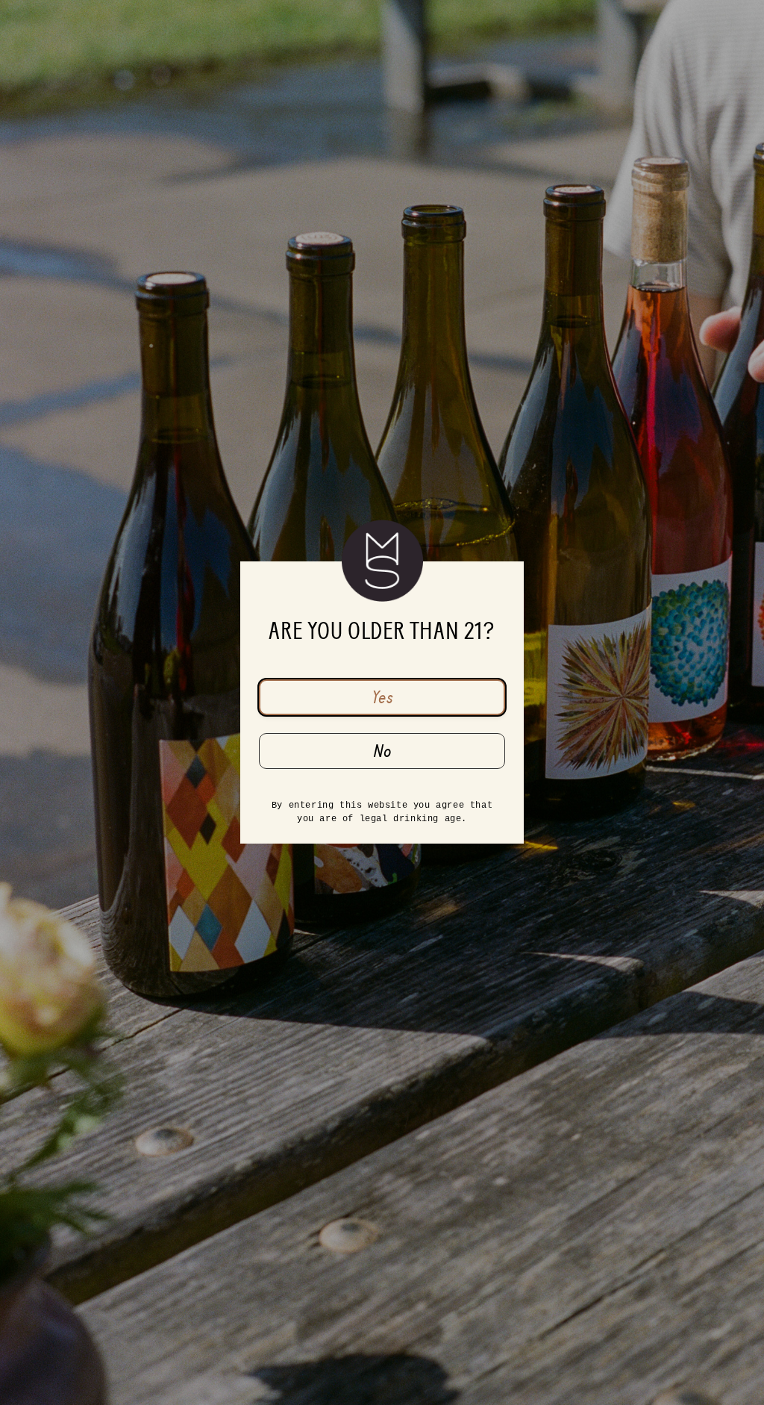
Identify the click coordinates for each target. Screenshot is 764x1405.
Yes (382, 697)
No (382, 751)
